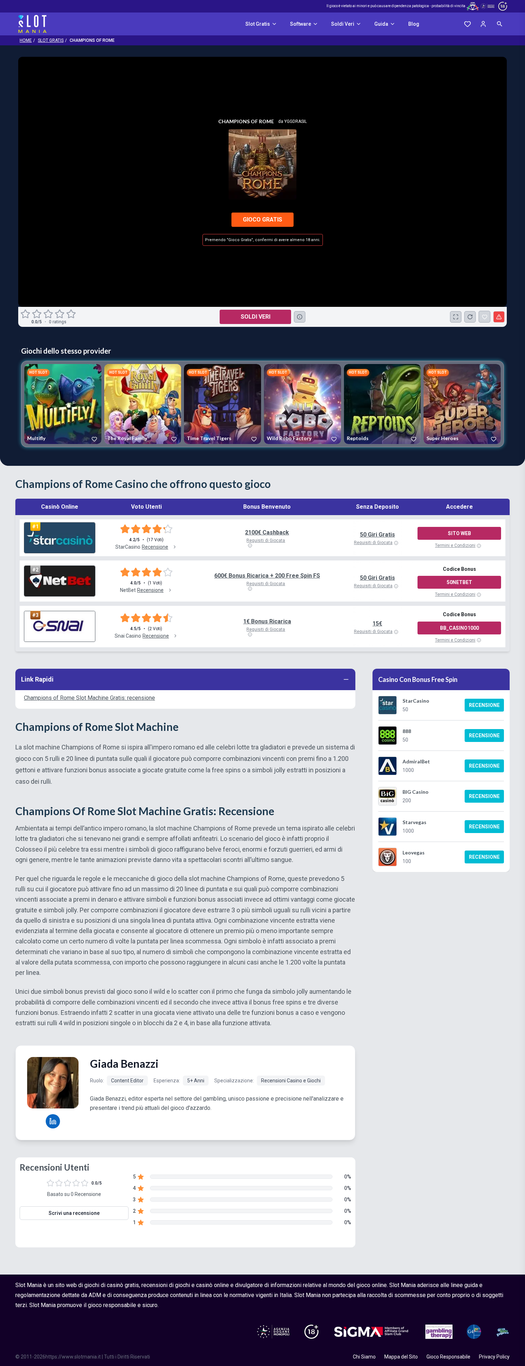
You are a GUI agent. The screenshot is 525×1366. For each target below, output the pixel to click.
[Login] (483, 24)
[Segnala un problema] (499, 317)
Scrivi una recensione (74, 1213)
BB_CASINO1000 (459, 628)
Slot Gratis (257, 24)
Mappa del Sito (401, 1357)
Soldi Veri (342, 24)
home (26, 40)
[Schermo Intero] (455, 317)
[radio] (26, 314)
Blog (413, 24)
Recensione (484, 705)
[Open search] (499, 24)
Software (300, 24)
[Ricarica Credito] (470, 317)
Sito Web (459, 533)
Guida (381, 24)
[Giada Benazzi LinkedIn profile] (53, 1121)
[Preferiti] (467, 24)
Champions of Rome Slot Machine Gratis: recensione (89, 697)
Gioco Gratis (262, 219)
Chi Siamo (364, 1357)
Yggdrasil (295, 121)
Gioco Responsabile (448, 1357)
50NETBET (459, 582)
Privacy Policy (494, 1357)
